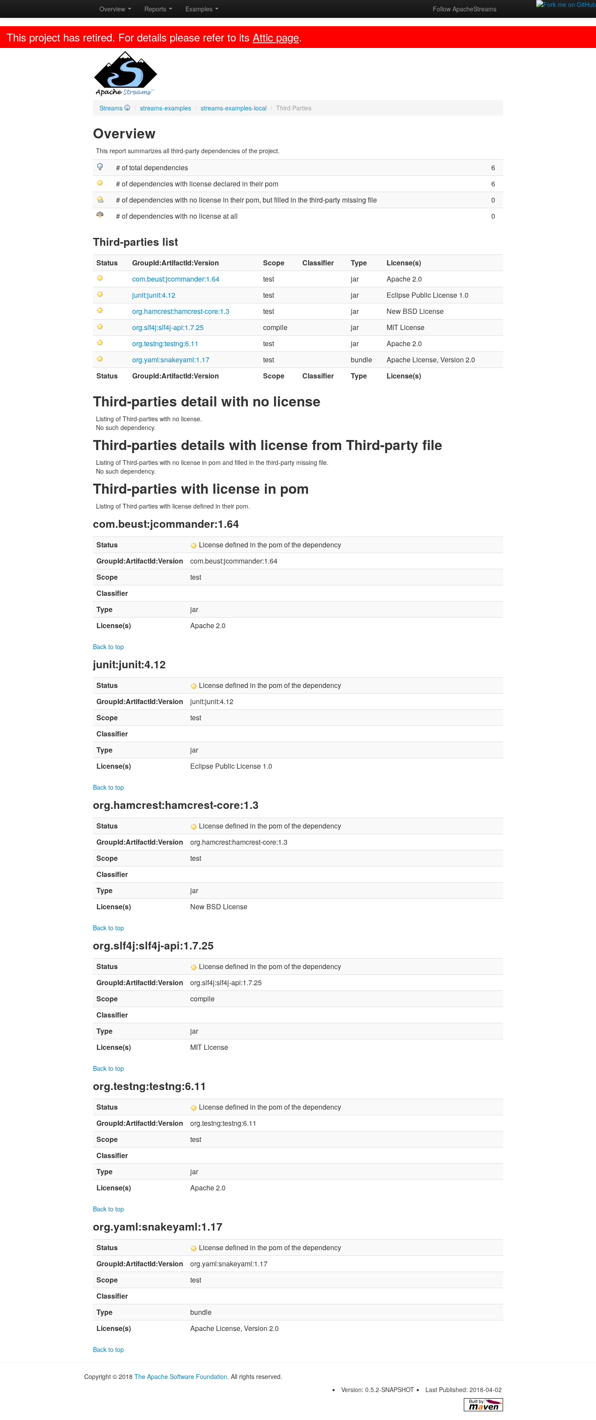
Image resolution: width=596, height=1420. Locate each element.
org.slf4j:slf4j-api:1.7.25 (168, 327)
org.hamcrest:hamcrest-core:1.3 (180, 311)
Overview (113, 8)
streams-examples (165, 107)
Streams (111, 107)
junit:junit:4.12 (153, 295)
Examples (199, 8)
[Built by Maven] (483, 1404)
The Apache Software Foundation (180, 1376)
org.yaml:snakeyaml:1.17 (170, 359)
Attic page (276, 37)
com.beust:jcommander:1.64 (175, 279)
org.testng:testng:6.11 (165, 343)
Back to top (108, 646)
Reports (156, 8)
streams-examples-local (234, 107)
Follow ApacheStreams (465, 8)
